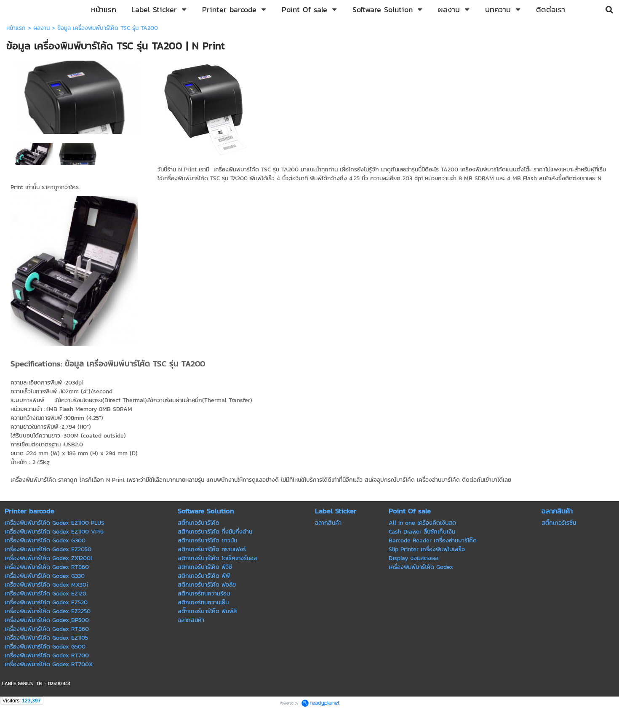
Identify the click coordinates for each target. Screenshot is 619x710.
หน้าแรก (16, 28)
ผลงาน (41, 28)
